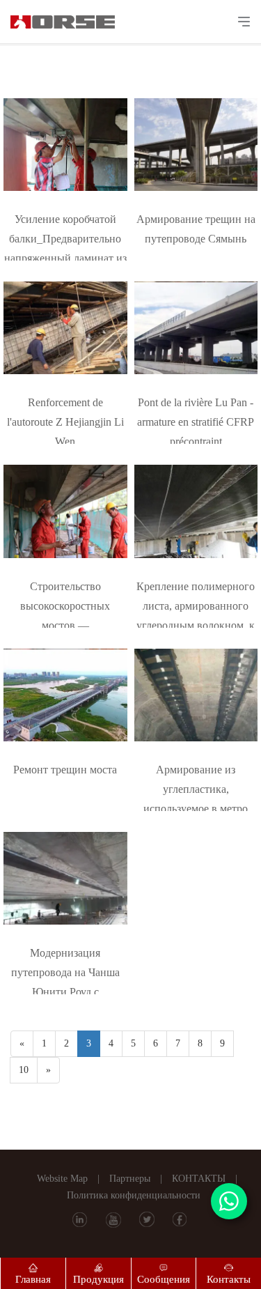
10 (24, 1070)
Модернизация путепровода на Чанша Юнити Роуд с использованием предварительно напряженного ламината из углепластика (65, 974)
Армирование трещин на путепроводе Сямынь (195, 229)
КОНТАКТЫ (199, 1178)
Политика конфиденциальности (133, 1195)
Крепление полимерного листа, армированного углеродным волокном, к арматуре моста (195, 607)
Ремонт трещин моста (65, 769)
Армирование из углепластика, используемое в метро (195, 789)
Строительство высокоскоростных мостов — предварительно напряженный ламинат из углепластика (65, 607)
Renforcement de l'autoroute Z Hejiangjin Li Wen (65, 421)
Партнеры (129, 1178)
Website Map (62, 1178)
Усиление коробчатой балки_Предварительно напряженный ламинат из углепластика (65, 240)
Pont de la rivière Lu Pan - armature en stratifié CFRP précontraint (195, 421)
